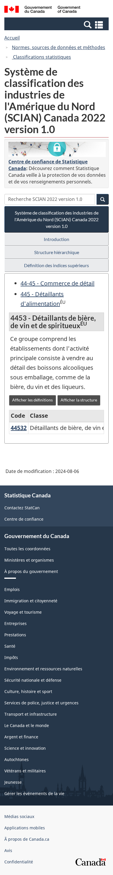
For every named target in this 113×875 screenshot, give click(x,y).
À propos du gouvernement (31, 571)
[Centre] (57, 149)
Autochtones (16, 759)
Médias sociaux (19, 816)
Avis (8, 850)
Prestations (15, 635)
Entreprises (15, 623)
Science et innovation (25, 748)
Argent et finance (21, 737)
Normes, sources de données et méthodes (58, 47)
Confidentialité (18, 862)
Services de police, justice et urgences (41, 703)
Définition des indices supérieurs (56, 265)
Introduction (56, 239)
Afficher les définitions (32, 399)
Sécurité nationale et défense (32, 680)
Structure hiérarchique (56, 252)
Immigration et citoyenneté (30, 600)
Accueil (12, 38)
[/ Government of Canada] (42, 10)
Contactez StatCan (22, 507)
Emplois (12, 589)
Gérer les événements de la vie (34, 793)
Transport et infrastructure (30, 714)
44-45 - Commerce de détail (57, 283)
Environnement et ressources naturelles (43, 669)
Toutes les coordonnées (27, 548)
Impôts (11, 657)
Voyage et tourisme (23, 612)
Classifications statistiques (41, 57)
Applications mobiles (24, 828)
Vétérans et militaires (25, 771)
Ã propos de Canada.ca (26, 839)
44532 (19, 428)
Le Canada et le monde (26, 725)
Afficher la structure (79, 399)
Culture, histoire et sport (28, 691)
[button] (57, 24)
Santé (9, 646)
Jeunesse (13, 782)
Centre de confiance (23, 519)
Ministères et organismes (29, 560)
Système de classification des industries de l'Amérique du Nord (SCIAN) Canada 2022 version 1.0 (56, 219)
